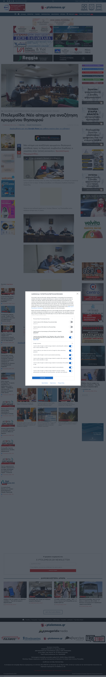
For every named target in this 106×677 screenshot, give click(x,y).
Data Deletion (45, 383)
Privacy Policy (61, 383)
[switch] (71, 322)
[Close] (78, 294)
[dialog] (53, 338)
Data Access (53, 383)
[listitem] (53, 319)
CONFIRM (42, 377)
